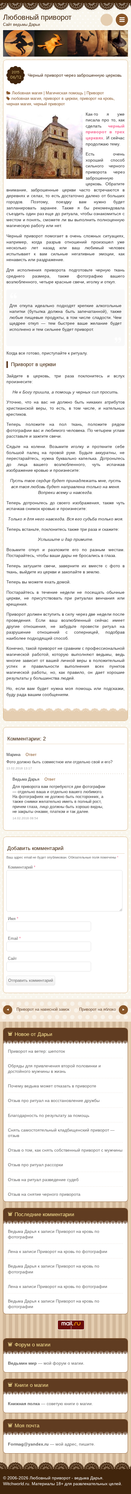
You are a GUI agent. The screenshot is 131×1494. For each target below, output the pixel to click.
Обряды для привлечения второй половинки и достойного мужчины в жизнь (54, 1068)
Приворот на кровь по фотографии (72, 1251)
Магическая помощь (64, 93)
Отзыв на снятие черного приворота (44, 1194)
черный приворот (49, 104)
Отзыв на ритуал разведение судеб (43, 1179)
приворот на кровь (97, 98)
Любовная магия (27, 93)
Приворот (95, 93)
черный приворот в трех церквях (105, 132)
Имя (13, 919)
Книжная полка (24, 1403)
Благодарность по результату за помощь (48, 1115)
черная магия (18, 104)
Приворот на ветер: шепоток (36, 1051)
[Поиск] (107, 20)
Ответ (31, 755)
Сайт (12, 959)
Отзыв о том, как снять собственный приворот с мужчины (65, 1150)
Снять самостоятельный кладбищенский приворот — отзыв (61, 1133)
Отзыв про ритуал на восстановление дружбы (54, 1100)
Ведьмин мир (22, 1363)
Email (14, 938)
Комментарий (21, 867)
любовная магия (26, 98)
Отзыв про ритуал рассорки (35, 1164)
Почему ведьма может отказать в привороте (52, 1085)
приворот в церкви (60, 98)
